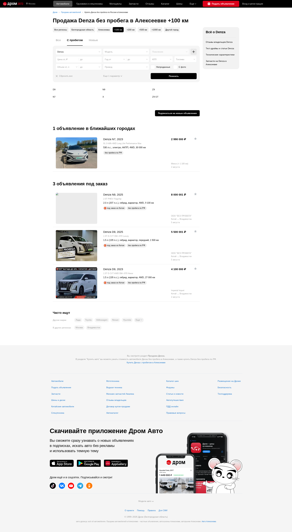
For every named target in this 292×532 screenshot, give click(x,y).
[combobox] (79, 52)
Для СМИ (163, 510)
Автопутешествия (175, 400)
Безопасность (224, 387)
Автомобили (62, 3)
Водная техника (114, 387)
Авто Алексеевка (209, 521)
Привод (108, 67)
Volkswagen (102, 320)
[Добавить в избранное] (195, 138)
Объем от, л (63, 67)
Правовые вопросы (175, 413)
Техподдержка (225, 394)
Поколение (157, 52)
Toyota (88, 320)
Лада (78, 320)
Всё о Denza (215, 32)
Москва (31, 4)
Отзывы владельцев (116, 400)
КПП (154, 59)
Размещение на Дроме (229, 381)
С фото (182, 67)
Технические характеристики (220, 54)
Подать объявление (61, 387)
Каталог (165, 3)
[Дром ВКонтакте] (62, 486)
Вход (252, 3)
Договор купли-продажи (118, 406)
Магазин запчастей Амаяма (120, 394)
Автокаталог (112, 413)
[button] (139, 320)
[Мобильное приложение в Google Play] (89, 463)
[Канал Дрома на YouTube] (71, 486)
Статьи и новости (174, 394)
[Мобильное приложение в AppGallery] (116, 463)
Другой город (171, 29)
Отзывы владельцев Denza (219, 42)
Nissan (115, 320)
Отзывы (150, 3)
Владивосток (93, 327)
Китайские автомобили (62, 406)
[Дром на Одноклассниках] (89, 486)
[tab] (58, 42)
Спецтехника (57, 413)
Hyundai (127, 320)
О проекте (129, 510)
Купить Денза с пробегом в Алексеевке (146, 362)
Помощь (141, 510)
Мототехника (112, 381)
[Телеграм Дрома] (80, 486)
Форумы (170, 387)
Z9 (176, 89)
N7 (76, 97)
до (129, 59)
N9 (126, 89)
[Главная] (13, 4)
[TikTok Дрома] (53, 486)
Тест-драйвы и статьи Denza (220, 48)
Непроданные (163, 67)
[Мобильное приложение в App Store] (62, 463)
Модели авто (144, 501)
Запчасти (133, 3)
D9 (76, 89)
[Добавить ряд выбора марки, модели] (194, 52)
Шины (179, 3)
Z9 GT (176, 97)
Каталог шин (172, 381)
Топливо (180, 59)
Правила (152, 510)
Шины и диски (58, 400)
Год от (108, 59)
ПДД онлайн (172, 406)
